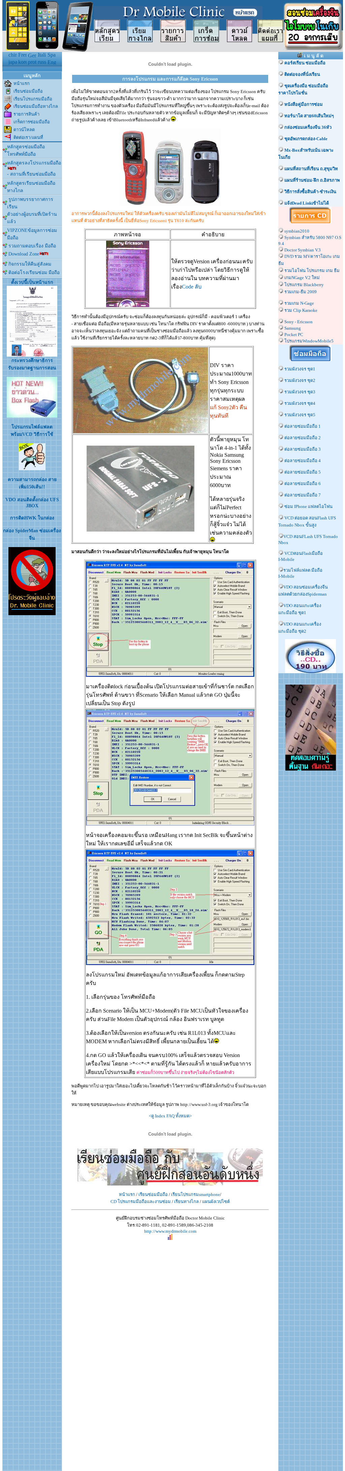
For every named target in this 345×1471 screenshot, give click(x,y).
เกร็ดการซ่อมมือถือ (31, 121)
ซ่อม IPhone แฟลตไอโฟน (308, 506)
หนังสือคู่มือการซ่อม (303, 104)
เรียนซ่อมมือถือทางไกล (35, 106)
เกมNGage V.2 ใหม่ (302, 277)
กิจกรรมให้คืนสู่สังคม (29, 264)
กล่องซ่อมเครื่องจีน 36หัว (308, 127)
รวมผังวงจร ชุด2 (299, 380)
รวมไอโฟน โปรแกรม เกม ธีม (312, 270)
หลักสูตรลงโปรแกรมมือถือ (34, 163)
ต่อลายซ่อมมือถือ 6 (302, 483)
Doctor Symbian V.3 (302, 249)
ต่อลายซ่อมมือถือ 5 (302, 472)
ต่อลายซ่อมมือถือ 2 (302, 437)
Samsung (292, 328)
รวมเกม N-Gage (299, 303)
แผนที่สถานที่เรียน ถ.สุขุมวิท (311, 168)
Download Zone (23, 254)
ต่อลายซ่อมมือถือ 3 (302, 449)
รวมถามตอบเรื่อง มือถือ (32, 245)
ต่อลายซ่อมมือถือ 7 (302, 495)
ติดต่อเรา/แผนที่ (28, 137)
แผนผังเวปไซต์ (216, 1201)
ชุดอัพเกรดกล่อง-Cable (305, 138)
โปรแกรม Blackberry (304, 284)
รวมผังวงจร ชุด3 (299, 391)
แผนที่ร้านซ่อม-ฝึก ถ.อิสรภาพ (311, 180)
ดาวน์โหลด (24, 129)
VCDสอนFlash (298, 553)
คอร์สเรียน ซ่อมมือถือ (304, 62)
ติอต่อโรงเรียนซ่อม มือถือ (33, 272)
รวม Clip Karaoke (300, 310)
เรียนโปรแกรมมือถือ (32, 98)
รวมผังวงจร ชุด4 (299, 403)
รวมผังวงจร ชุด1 (299, 368)
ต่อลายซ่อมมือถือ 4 (302, 460)
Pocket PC (293, 334)
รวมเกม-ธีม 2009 (300, 291)
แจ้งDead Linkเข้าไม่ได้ (306, 203)
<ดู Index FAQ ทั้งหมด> (170, 1115)
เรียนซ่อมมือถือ (28, 91)
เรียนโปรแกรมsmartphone (195, 1194)
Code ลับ (191, 287)
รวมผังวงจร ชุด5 (299, 414)
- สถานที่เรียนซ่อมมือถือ (31, 174)
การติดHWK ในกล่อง (32, 517)
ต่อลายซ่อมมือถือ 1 (302, 426)
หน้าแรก (21, 83)
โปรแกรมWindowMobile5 (309, 340)
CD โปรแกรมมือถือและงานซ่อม (141, 1201)
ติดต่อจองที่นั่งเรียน (301, 74)
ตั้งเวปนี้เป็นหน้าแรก (32, 282)
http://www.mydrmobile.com (170, 1231)
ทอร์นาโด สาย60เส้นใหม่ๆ (309, 115)
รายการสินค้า (26, 114)
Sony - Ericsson (298, 321)
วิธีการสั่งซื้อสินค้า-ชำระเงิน (310, 191)
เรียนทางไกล (186, 1201)
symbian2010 (296, 231)
